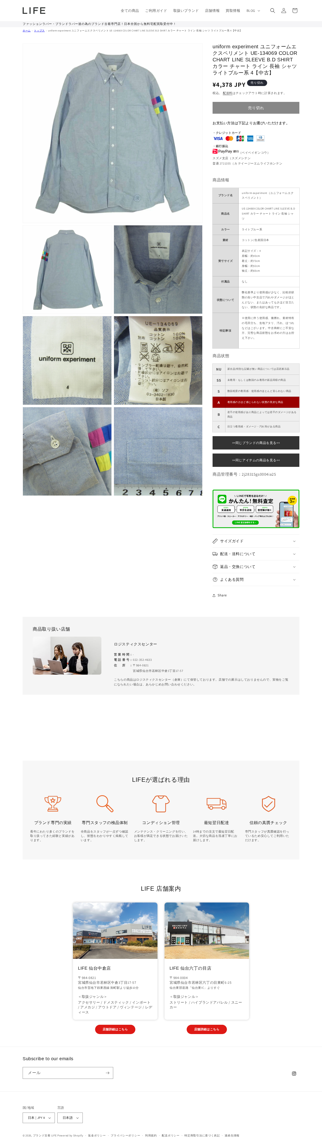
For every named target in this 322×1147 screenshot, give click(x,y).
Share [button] (222, 595)
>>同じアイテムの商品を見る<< (256, 460)
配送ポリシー (170, 1135)
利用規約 (151, 1135)
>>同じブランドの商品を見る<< (256, 443)
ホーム (27, 30)
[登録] (107, 1073)
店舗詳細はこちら (115, 1029)
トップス (39, 30)
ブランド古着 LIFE (45, 1135)
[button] (253, 10)
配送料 (227, 93)
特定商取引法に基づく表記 (202, 1135)
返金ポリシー (97, 1135)
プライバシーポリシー (125, 1135)
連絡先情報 (232, 1135)
